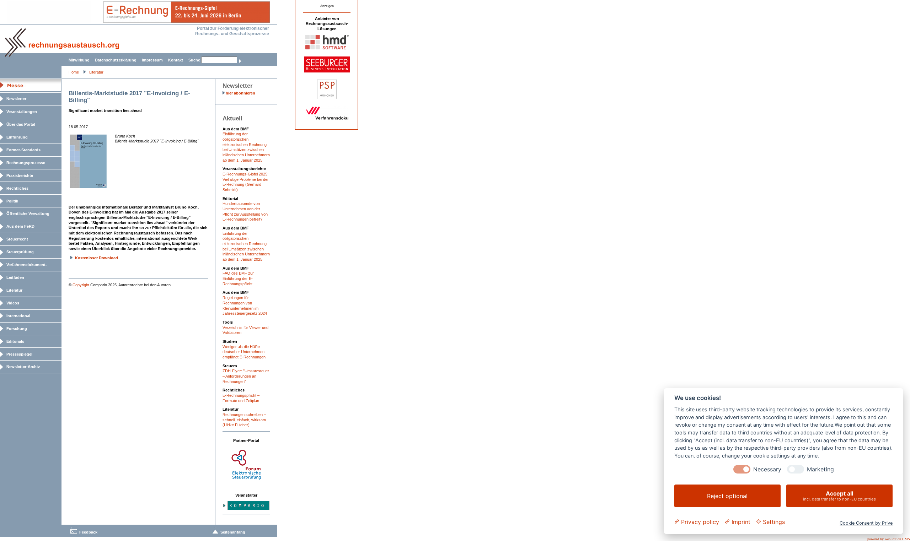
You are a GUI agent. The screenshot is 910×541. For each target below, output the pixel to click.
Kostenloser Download (96, 258)
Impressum (152, 60)
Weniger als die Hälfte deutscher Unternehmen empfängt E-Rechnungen (244, 352)
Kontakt (175, 60)
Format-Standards (23, 150)
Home (74, 72)
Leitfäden (15, 277)
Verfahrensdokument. (26, 265)
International (18, 316)
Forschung (16, 328)
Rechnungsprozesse (25, 163)
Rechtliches (17, 188)
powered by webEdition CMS (888, 539)
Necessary (767, 469)
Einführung (17, 137)
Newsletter (16, 99)
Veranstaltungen (21, 111)
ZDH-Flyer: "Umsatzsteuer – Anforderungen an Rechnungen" (246, 376)
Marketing (820, 469)
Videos (12, 303)
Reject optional (727, 495)
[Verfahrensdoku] (327, 119)
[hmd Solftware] (327, 48)
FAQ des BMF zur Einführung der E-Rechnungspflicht (238, 278)
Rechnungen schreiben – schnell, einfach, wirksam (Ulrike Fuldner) (244, 419)
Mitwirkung (79, 60)
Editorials (15, 341)
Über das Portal (20, 124)
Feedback (88, 532)
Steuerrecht (17, 239)
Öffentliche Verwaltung (27, 213)
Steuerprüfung (20, 252)
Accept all (839, 496)
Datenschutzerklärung (115, 60)
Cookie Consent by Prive (866, 523)
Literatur (96, 72)
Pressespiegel (19, 354)
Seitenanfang (232, 532)
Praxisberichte (19, 175)
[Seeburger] (327, 71)
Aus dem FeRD (20, 226)
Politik (12, 201)
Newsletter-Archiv (23, 366)
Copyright (81, 285)
